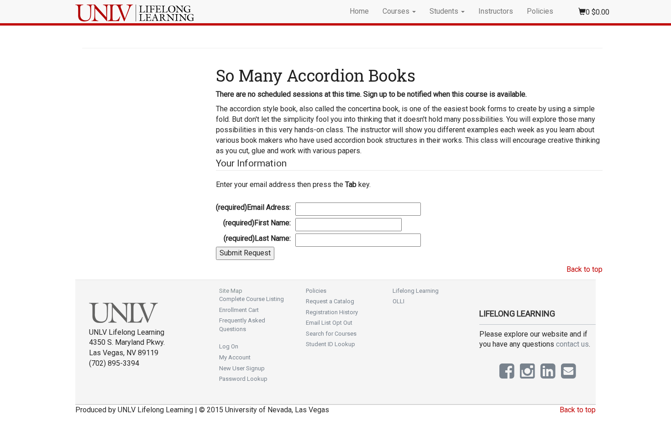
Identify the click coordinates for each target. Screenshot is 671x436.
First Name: (257, 222)
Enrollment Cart (239, 309)
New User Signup (242, 368)
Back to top (584, 269)
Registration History (332, 312)
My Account (235, 357)
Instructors (495, 11)
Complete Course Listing (251, 299)
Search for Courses (331, 333)
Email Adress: (253, 207)
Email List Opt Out (329, 322)
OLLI (398, 301)
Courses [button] (397, 11)
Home (359, 11)
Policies (540, 11)
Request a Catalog (330, 301)
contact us (572, 344)
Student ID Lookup (330, 344)
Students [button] (445, 11)
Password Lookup (243, 378)
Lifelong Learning (416, 290)
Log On (228, 346)
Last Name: (257, 238)
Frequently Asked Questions (242, 324)
